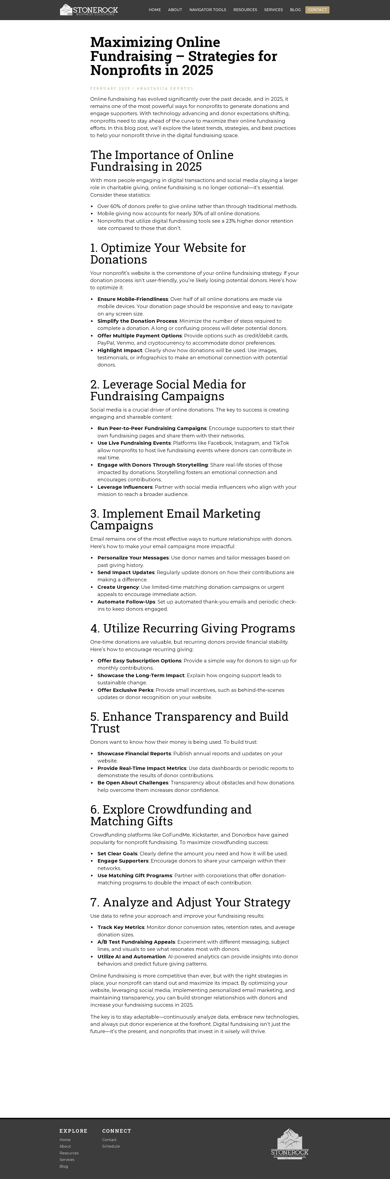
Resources (245, 10)
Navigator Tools (207, 10)
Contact (317, 10)
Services (273, 10)
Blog (295, 10)
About (175, 10)
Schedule (111, 1146)
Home (155, 10)
